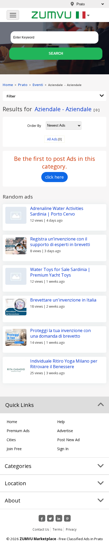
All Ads (52, 139)
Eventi (38, 84)
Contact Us (41, 529)
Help (61, 421)
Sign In (63, 448)
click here (54, 177)
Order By (34, 125)
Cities (11, 439)
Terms (57, 529)
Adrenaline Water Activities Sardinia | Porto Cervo (56, 211)
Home (8, 84)
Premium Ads (18, 430)
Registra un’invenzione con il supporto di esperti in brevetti (60, 241)
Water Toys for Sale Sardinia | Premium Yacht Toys (60, 272)
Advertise (65, 430)
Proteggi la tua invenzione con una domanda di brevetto (60, 333)
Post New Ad (68, 439)
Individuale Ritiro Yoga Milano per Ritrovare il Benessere (63, 363)
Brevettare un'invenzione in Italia (63, 300)
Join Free (14, 448)
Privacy (71, 529)
